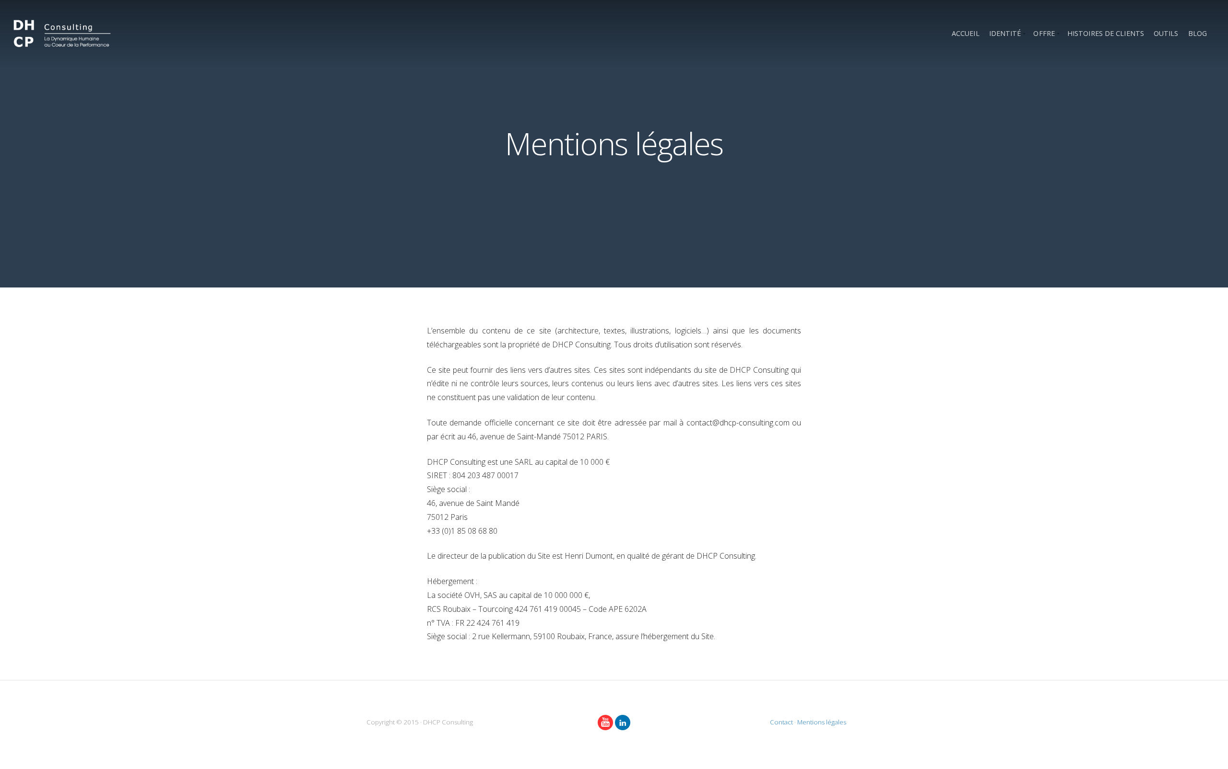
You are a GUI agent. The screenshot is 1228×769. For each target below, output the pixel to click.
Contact (781, 722)
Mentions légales (821, 722)
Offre (1044, 33)
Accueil (966, 33)
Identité (1005, 33)
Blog (1197, 33)
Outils (1166, 33)
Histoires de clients (1105, 33)
